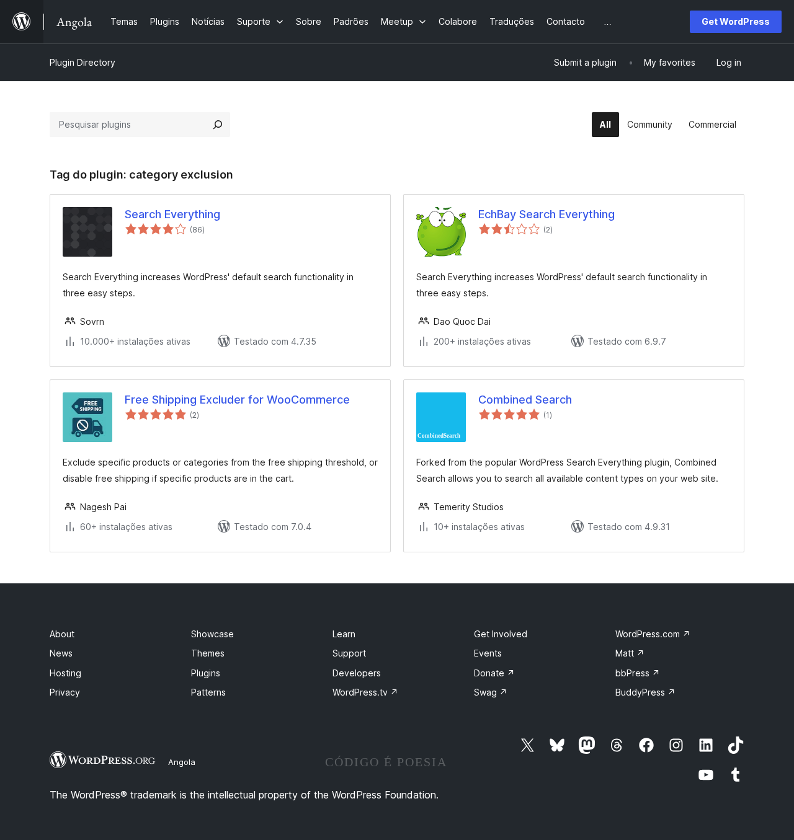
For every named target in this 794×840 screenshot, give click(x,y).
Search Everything (172, 214)
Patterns (208, 692)
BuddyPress (645, 692)
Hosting (65, 673)
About (62, 634)
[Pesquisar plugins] (217, 124)
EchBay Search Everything (546, 214)
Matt (630, 653)
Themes (208, 653)
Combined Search (525, 399)
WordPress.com (652, 634)
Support (349, 653)
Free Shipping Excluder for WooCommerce (237, 399)
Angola (181, 762)
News (61, 653)
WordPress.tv (365, 692)
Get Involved (500, 634)
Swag (490, 692)
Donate (494, 673)
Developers (356, 673)
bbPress (637, 673)
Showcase (212, 634)
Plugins (205, 673)
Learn (343, 634)
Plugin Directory (82, 62)
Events (488, 653)
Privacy (65, 692)
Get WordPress (736, 21)
